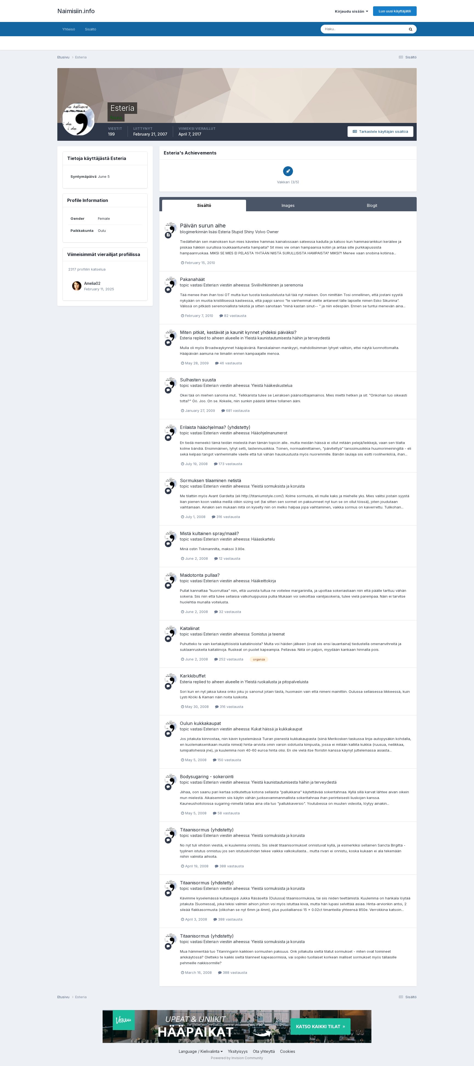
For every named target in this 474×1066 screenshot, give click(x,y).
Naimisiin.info (75, 11)
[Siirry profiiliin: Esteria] (171, 228)
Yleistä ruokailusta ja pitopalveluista (276, 681)
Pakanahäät (192, 279)
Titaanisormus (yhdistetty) (207, 829)
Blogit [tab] (372, 205)
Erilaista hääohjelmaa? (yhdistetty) (215, 427)
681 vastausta (237, 410)
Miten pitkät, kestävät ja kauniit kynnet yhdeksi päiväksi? (238, 332)
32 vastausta (229, 611)
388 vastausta (231, 866)
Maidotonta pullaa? (200, 575)
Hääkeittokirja (263, 580)
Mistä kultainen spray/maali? (209, 533)
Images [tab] (288, 205)
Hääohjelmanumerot (269, 433)
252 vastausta (230, 659)
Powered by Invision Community (237, 1058)
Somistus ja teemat (268, 634)
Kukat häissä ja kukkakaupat (276, 729)
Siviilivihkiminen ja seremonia (277, 285)
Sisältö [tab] (204, 205)
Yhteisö (68, 29)
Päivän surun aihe (203, 225)
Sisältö (90, 29)
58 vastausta (228, 813)
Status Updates (384, 29)
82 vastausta (234, 315)
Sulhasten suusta (198, 379)
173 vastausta (230, 464)
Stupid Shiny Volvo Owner (255, 231)
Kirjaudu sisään (350, 11)
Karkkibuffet (192, 676)
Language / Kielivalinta (200, 1051)
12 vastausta (229, 558)
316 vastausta (227, 516)
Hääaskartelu (263, 539)
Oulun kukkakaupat (200, 723)
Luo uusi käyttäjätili (395, 11)
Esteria (224, 231)
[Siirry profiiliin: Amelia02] (76, 286)
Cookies (287, 1051)
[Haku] (411, 29)
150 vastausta (228, 760)
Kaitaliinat (189, 628)
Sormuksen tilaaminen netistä (210, 480)
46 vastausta (230, 363)
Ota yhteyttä (264, 1051)
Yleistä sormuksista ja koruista (278, 486)
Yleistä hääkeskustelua (271, 385)
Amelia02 (92, 283)
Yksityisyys (238, 1051)
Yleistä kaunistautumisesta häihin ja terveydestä (287, 338)
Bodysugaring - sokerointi (206, 776)
